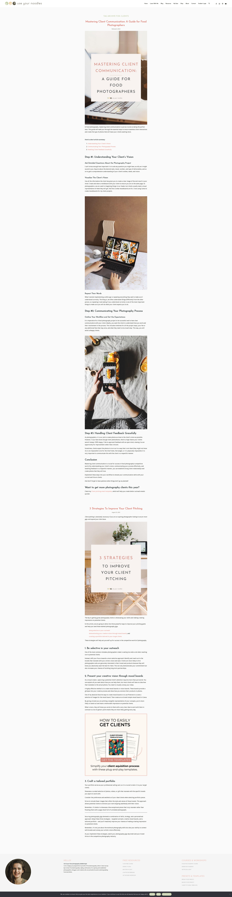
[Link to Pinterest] (222, 3)
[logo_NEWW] (27, 3)
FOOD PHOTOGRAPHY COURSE (190, 863)
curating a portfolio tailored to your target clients (105, 636)
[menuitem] (146, 3)
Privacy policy (167, 894)
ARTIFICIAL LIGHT (186, 869)
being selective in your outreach (99, 630)
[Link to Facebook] (216, 3)
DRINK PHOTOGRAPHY (187, 866)
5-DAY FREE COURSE (128, 863)
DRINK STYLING (127, 866)
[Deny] (230, 894)
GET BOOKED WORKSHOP (129, 875)
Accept (152, 894)
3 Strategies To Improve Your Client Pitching (116, 508)
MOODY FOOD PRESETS (188, 882)
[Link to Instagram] (219, 3)
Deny (158, 894)
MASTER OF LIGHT (127, 869)
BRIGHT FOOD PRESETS (188, 879)
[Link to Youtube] (225, 3)
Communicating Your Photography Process (102, 146)
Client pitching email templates (101, 491)
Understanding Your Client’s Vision (99, 143)
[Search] (209, 3)
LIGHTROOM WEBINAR (129, 872)
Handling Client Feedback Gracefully (100, 149)
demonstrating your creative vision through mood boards (108, 633)
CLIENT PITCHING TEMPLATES (189, 885)
